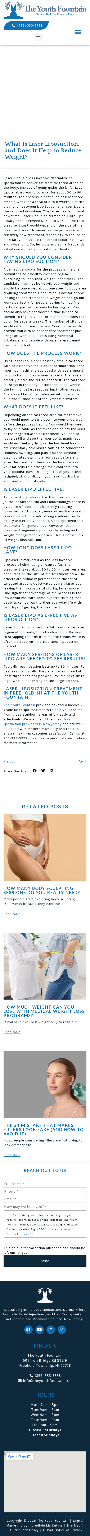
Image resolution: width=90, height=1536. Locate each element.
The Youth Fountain (19, 705)
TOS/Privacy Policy (23, 1530)
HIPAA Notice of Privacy (62, 1530)
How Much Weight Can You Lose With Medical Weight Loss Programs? (44, 1011)
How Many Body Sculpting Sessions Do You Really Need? (42, 890)
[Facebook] (28, 1329)
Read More (12, 914)
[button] (38, 37)
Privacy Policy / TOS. (20, 1234)
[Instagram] (62, 1329)
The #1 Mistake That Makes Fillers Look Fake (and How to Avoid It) (44, 1129)
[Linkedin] (50, 1329)
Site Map (74, 1525)
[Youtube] (39, 1329)
